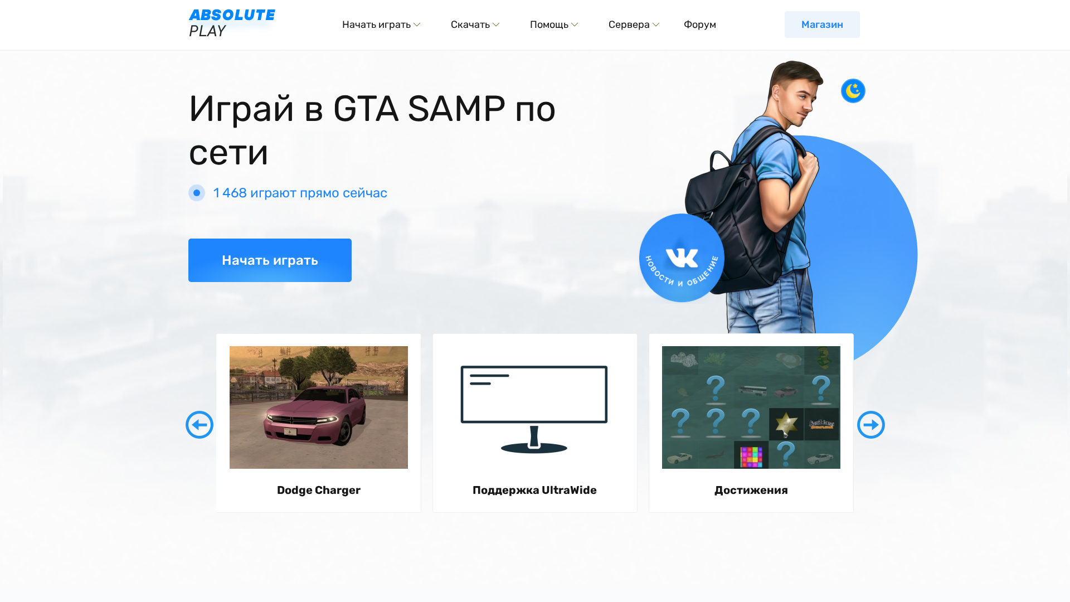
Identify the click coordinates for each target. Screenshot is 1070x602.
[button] (199, 425)
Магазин (822, 24)
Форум (700, 24)
